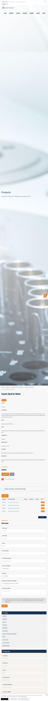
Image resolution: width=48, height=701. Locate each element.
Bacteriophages (6, 645)
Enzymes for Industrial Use (17, 387)
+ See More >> (42, 517)
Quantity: (4, 573)
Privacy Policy (24, 696)
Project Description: (6, 588)
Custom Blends (5, 642)
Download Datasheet (9, 479)
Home (3, 387)
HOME (5, 13)
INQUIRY (38, 13)
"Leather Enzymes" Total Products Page (15, 489)
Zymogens (4, 628)
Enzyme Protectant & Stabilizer (9, 633)
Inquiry (42, 502)
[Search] (44, 1)
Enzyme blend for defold (14, 508)
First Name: (4, 528)
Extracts (4, 622)
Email (3, 543)
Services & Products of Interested (9, 580)
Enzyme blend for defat (13, 505)
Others (4, 636)
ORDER (43, 13)
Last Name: (4, 535)
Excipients (4, 619)
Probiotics (4, 625)
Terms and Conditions (23, 699)
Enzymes (8, 387)
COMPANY (32, 13)
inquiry (4, 400)
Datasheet (5, 474)
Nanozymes (5, 639)
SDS (12, 474)
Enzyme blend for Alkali (13, 511)
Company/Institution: (6, 558)
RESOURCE (25, 13)
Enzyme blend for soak (13, 502)
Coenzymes (5, 631)
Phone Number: (5, 550)
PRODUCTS (11, 13)
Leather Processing (29, 387)
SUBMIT (4, 605)
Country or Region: (6, 565)
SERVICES (18, 13)
